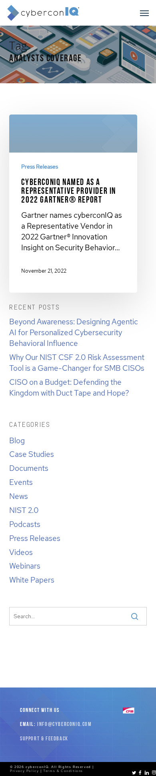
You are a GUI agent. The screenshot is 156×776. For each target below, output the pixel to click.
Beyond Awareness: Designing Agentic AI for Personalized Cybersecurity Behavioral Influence (73, 332)
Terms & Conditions (63, 770)
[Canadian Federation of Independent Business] (128, 712)
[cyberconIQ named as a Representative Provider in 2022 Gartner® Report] (73, 201)
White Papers (31, 580)
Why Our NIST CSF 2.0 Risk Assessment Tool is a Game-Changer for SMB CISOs (76, 362)
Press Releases (39, 166)
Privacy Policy (24, 770)
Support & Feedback (44, 739)
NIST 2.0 (24, 510)
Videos (21, 552)
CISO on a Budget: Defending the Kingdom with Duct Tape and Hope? (69, 387)
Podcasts (24, 524)
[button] (144, 13)
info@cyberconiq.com (64, 725)
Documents (28, 468)
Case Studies (31, 454)
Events (21, 482)
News (18, 496)
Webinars (24, 566)
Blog (17, 440)
